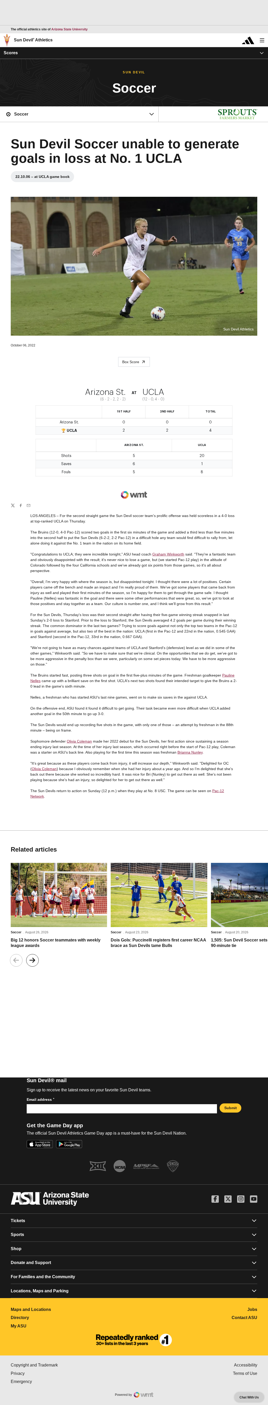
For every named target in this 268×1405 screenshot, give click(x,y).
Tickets (18, 1220)
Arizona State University (69, 29)
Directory (43, 1317)
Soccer (16, 932)
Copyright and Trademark (56, 1365)
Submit (230, 1108)
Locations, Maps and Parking (40, 1291)
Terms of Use (245, 1373)
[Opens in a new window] (134, 1340)
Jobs (252, 1309)
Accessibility (245, 1365)
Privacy (40, 1373)
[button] (32, 960)
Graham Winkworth (168, 554)
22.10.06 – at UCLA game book (44, 178)
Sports (17, 1234)
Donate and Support (31, 1262)
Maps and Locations (54, 1309)
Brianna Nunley (190, 752)
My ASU (42, 1326)
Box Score (130, 362)
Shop (16, 1248)
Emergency (43, 1381)
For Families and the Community (43, 1277)
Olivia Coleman (79, 741)
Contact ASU (244, 1317)
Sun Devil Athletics (33, 40)
